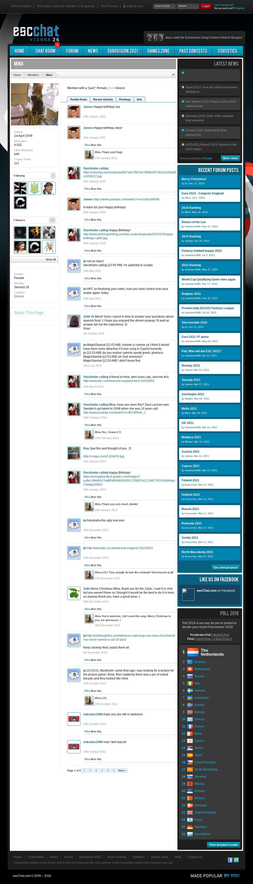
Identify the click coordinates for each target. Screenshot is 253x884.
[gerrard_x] (20, 232)
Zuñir (86, 316)
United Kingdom (204, 812)
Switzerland (201, 669)
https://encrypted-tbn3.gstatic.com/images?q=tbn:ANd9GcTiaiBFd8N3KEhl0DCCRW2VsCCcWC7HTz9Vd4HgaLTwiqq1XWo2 (129, 480)
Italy (196, 683)
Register (240, 8)
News (54, 857)
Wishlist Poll (221, 635)
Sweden (199, 690)
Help (178, 857)
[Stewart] (49, 188)
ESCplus (207, 158)
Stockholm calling (95, 168)
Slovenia (199, 776)
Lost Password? (224, 4)
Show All (51, 259)
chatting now (133, 6)
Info (139, 99)
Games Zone (159, 857)
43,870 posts (109, 6)
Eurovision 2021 (90, 857)
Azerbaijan (201, 697)
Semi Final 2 (223, 639)
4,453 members (20, 6)
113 (16, 163)
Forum (68, 857)
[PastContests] (193, 51)
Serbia (198, 748)
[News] (93, 51)
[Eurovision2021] (123, 51)
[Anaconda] (49, 247)
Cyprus (198, 741)
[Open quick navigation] (173, 74)
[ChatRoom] (45, 51)
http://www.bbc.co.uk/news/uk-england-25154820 (120, 548)
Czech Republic (204, 762)
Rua (86, 448)
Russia (198, 676)
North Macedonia (205, 769)
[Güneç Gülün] (34, 232)
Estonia (199, 791)
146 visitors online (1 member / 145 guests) (66, 6)
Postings (125, 99)
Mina (87, 144)
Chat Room (36, 857)
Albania (199, 784)
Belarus (199, 798)
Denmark (200, 805)
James (88, 107)
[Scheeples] (20, 202)
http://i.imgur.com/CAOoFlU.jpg (103, 456)
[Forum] (72, 51)
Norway (199, 712)
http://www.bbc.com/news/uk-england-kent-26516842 (118, 381)
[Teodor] (49, 232)
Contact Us (195, 857)
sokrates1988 (93, 714)
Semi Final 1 (204, 639)
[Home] (19, 51)
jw (84, 261)
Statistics (139, 857)
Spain (197, 755)
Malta (197, 733)
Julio (86, 588)
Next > (122, 770)
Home (18, 857)
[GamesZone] (158, 51)
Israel (197, 819)
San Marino (201, 834)
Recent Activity (103, 99)
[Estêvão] (34, 188)
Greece (19, 296)
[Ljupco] (20, 247)
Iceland (198, 705)
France (198, 726)
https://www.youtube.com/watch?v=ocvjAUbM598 (126, 199)
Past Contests (117, 857)
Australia (199, 662)
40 (52, 220)
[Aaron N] (20, 188)
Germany (200, 827)
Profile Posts (78, 99)
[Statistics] (227, 51)
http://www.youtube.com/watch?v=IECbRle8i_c (114, 412)
